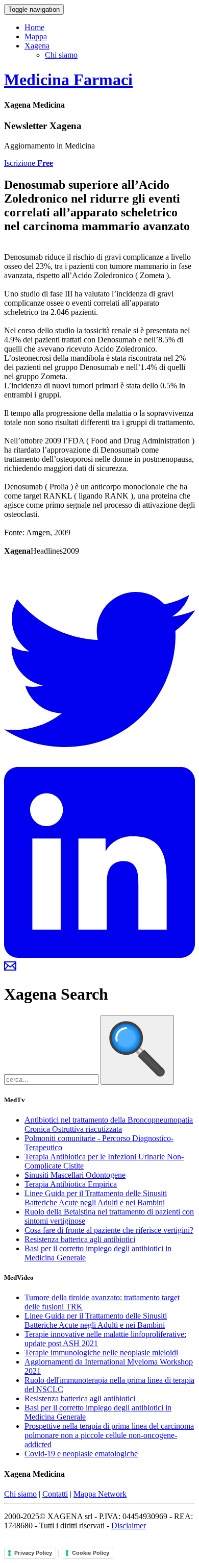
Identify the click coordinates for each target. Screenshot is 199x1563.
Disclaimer (128, 1525)
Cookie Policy (90, 1552)
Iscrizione (28, 163)
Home (34, 27)
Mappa (35, 36)
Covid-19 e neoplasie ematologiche (81, 1453)
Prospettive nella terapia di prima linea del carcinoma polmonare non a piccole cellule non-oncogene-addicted (109, 1435)
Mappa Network (100, 1494)
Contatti (55, 1494)
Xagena (36, 45)
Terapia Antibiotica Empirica (70, 1184)
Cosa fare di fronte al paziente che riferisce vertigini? (108, 1230)
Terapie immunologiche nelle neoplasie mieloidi (101, 1352)
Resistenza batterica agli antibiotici (79, 1239)
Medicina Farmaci (68, 79)
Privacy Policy (33, 1552)
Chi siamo (61, 55)
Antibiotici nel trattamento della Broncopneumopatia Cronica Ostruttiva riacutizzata (108, 1124)
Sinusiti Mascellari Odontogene (75, 1175)
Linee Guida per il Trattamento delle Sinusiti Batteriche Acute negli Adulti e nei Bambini (95, 1198)
